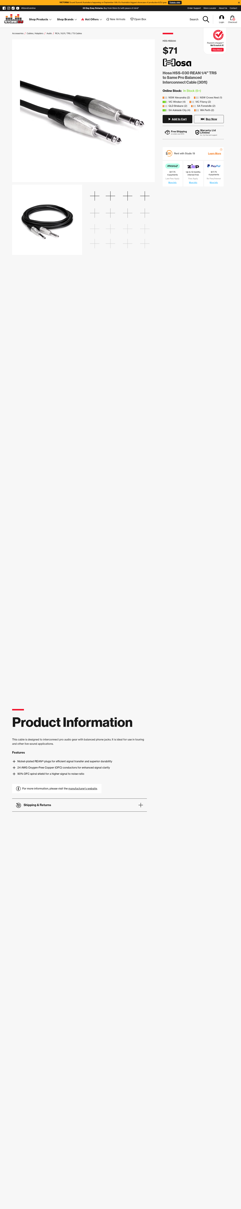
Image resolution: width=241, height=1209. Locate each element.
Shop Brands (65, 19)
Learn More (214, 153)
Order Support (194, 8)
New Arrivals (117, 19)
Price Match (217, 50)
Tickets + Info (174, 2)
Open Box (140, 19)
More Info (172, 182)
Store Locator (209, 8)
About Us (223, 8)
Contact (233, 8)
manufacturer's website (82, 788)
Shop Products (38, 19)
